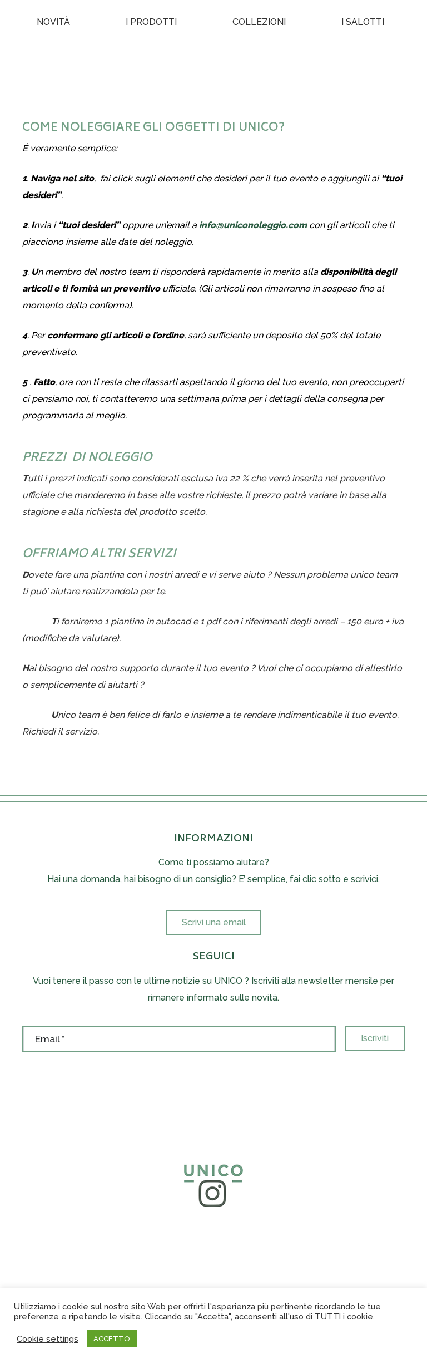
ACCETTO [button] (111, 1339)
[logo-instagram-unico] (213, 1182)
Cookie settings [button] (47, 1338)
